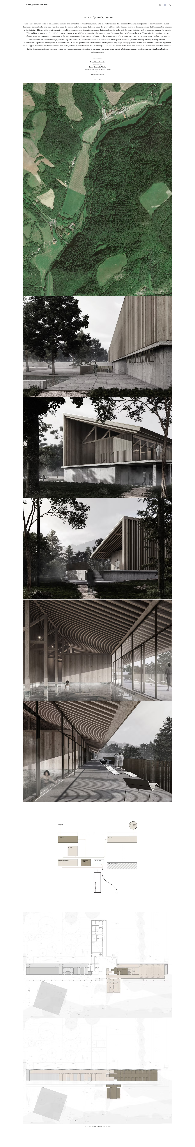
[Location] (170, 5)
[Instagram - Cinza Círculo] (160, 5)
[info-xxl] (165, 5)
